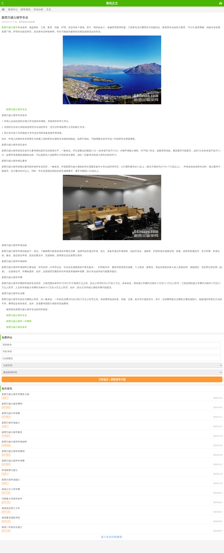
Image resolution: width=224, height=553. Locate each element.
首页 (220, 3)
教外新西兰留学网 (27, 22)
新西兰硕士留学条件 (16, 327)
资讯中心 (13, 9)
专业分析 (38, 9)
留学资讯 (26, 9)
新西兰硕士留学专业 (16, 109)
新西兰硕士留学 (10, 27)
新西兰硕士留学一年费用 (18, 321)
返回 (2, 3)
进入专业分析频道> (112, 536)
